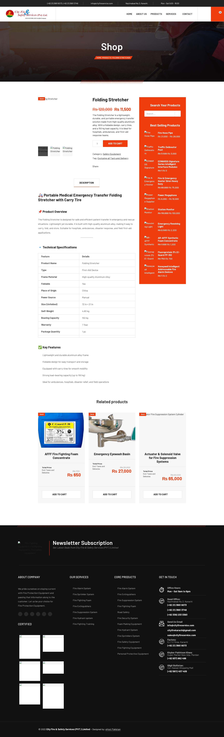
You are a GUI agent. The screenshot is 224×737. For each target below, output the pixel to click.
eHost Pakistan (113, 729)
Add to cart (115, 143)
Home (129, 13)
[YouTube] (50, 614)
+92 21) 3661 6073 (55, 3)
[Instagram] (26, 614)
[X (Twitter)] (44, 614)
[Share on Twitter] (105, 166)
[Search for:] (159, 114)
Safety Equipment (112, 154)
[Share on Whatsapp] (112, 166)
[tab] (87, 182)
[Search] (204, 14)
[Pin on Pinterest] (109, 166)
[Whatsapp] (38, 614)
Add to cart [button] (59, 494)
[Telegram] (32, 614)
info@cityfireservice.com (102, 3)
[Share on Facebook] (101, 166)
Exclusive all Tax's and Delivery (113, 158)
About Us (141, 13)
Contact (187, 13)
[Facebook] (20, 614)
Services (171, 13)
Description (86, 182)
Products (156, 13)
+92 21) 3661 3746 (71, 3)
